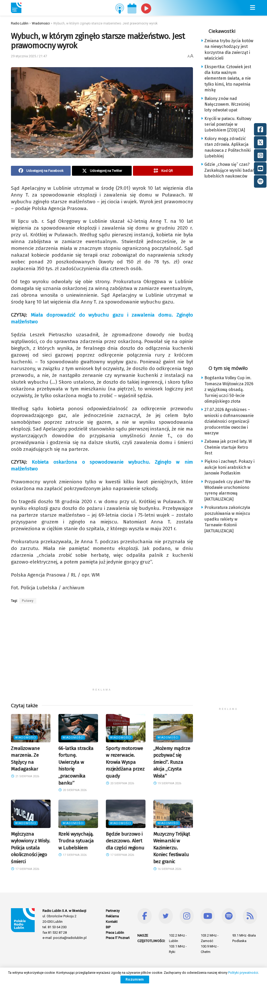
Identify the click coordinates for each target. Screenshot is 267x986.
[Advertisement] (102, 649)
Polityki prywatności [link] (243, 973)
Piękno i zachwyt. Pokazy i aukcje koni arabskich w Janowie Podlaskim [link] (229, 467)
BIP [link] (108, 927)
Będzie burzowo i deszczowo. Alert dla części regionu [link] (125, 841)
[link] (16, 8)
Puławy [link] (28, 601)
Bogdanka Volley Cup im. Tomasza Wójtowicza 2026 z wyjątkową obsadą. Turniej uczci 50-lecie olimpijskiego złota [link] (228, 389)
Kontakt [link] (112, 922)
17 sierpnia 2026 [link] (27, 869)
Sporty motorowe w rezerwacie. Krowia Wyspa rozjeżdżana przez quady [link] (125, 762)
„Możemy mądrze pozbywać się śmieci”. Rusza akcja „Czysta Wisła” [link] (171, 762)
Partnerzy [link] (113, 911)
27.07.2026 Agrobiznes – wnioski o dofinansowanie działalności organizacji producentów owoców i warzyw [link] (229, 421)
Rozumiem (135, 979)
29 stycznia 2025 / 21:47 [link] (29, 56)
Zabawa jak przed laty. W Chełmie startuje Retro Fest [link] (228, 447)
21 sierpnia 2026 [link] (27, 776)
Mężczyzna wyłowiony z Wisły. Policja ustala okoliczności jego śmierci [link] (30, 847)
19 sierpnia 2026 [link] (169, 783)
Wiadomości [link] (25, 737)
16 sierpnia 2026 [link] (169, 869)
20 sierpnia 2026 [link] (74, 790)
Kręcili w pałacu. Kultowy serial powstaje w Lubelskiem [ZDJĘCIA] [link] (227, 124)
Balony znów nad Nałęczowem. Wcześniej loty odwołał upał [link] (227, 104)
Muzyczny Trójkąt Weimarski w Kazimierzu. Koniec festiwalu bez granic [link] (171, 847)
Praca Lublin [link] (115, 932)
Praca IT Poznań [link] (118, 938)
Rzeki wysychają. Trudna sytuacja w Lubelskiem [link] (76, 841)
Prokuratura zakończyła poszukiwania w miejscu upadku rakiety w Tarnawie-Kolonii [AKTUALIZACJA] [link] (227, 519)
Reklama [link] (112, 916)
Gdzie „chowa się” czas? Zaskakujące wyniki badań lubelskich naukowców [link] (229, 170)
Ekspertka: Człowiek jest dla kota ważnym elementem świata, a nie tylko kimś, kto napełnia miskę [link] (227, 78)
